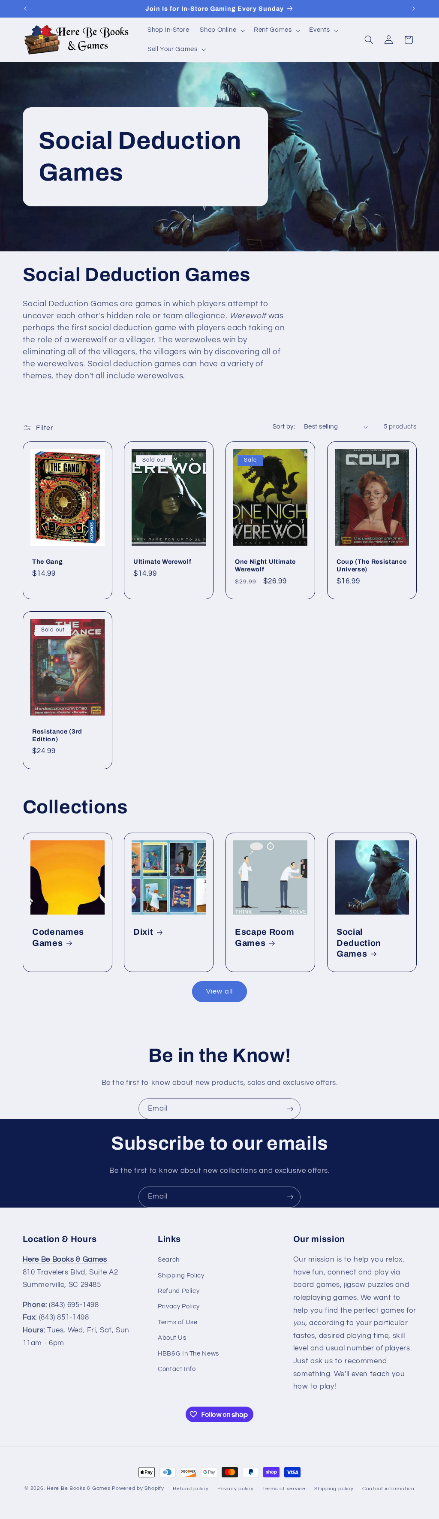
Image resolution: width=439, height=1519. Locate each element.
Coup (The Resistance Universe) (371, 565)
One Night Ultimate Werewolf (265, 565)
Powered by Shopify (138, 1488)
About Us (172, 1338)
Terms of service (284, 1488)
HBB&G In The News (188, 1353)
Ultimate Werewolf (162, 561)
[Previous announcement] (25, 8)
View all (219, 991)
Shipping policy (333, 1488)
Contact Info (177, 1369)
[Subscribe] (290, 1108)
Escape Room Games (264, 937)
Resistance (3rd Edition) (57, 735)
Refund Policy (178, 1291)
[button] (222, 30)
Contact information (388, 1488)
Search (169, 1259)
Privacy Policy (179, 1306)
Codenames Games (58, 937)
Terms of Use (178, 1322)
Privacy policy (235, 1488)
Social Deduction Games (359, 942)
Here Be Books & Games (78, 1488)
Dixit (143, 931)
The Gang (47, 561)
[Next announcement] (413, 8)
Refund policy (191, 1488)
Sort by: (284, 426)
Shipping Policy (181, 1275)
